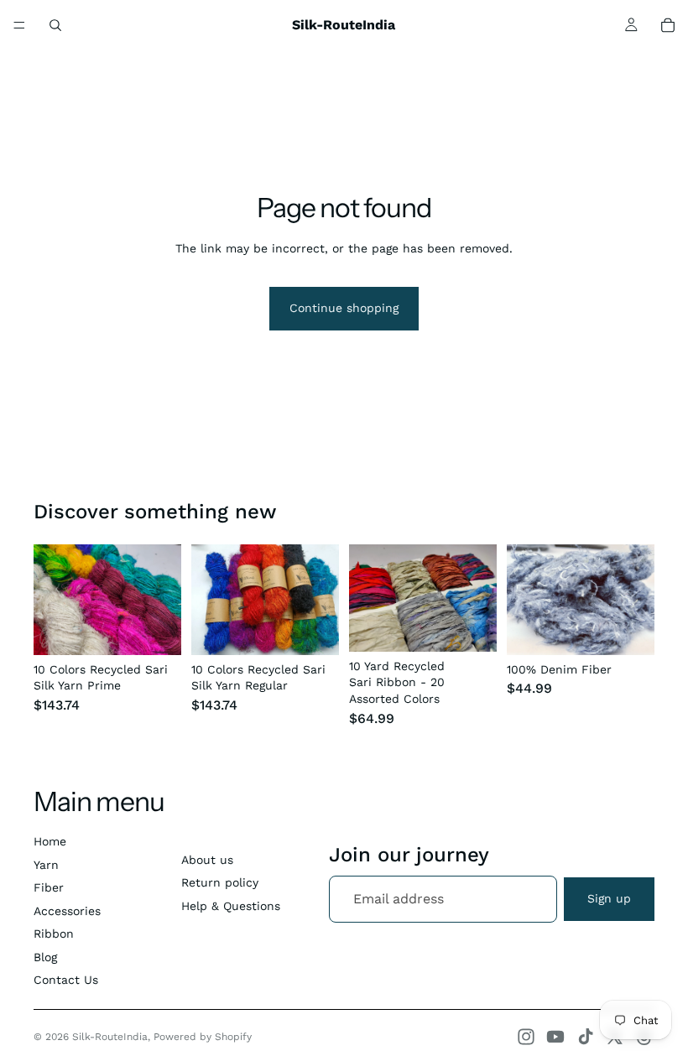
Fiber (49, 887)
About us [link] (207, 859)
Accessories (67, 911)
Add (485, 625)
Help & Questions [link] (230, 906)
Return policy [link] (219, 882)
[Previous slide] (52, 599)
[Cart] (667, 25)
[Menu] (19, 25)
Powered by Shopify (203, 1037)
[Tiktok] (586, 1037)
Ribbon (54, 933)
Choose (169, 628)
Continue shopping (344, 308)
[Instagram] (526, 1037)
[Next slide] (162, 599)
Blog (45, 957)
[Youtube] (555, 1037)
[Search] (55, 25)
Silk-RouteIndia (110, 1037)
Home (50, 841)
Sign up (609, 898)
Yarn (46, 864)
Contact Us (66, 979)
